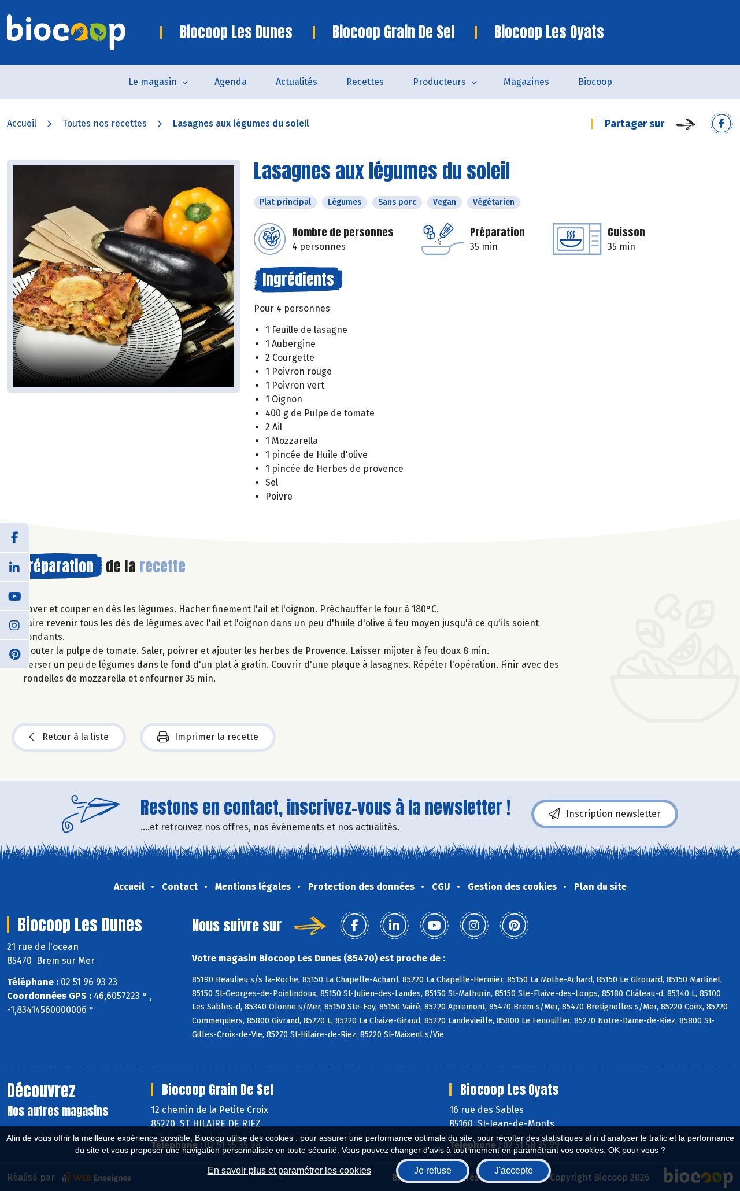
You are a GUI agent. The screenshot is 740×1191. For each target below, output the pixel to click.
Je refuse (433, 1170)
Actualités (296, 81)
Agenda (230, 81)
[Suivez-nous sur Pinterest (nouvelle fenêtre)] (14, 653)
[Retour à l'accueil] (83, 32)
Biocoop (595, 81)
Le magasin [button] (152, 81)
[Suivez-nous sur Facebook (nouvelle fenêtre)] (14, 537)
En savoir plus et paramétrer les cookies (289, 1170)
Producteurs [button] (439, 81)
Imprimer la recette (216, 736)
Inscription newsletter (613, 813)
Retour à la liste (75, 736)
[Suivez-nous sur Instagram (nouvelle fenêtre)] (14, 624)
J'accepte (513, 1170)
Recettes (365, 81)
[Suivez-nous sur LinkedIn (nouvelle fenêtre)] (14, 566)
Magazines (526, 81)
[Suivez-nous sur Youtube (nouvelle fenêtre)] (14, 595)
